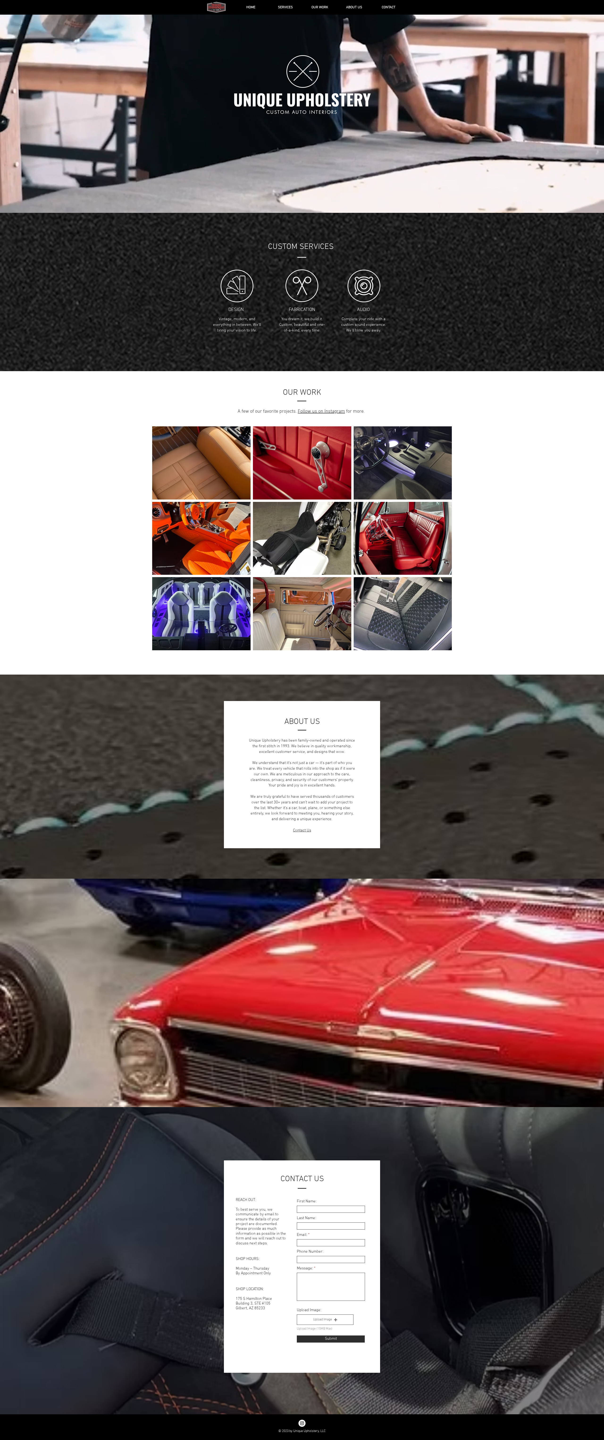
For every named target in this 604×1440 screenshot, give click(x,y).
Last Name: (306, 1218)
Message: (305, 1269)
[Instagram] (302, 1423)
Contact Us (302, 830)
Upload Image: (309, 1310)
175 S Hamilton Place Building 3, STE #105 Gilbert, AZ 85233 (254, 1304)
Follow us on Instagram (321, 411)
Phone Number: (310, 1252)
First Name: (307, 1202)
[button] (325, 1319)
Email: (302, 1235)
